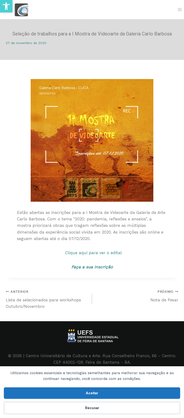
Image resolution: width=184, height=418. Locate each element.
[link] (6, 6)
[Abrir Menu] (179, 9)
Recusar (92, 408)
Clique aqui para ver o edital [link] (92, 252)
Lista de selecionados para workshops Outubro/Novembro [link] (43, 299)
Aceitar (92, 393)
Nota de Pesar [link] (164, 296)
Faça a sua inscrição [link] (92, 266)
